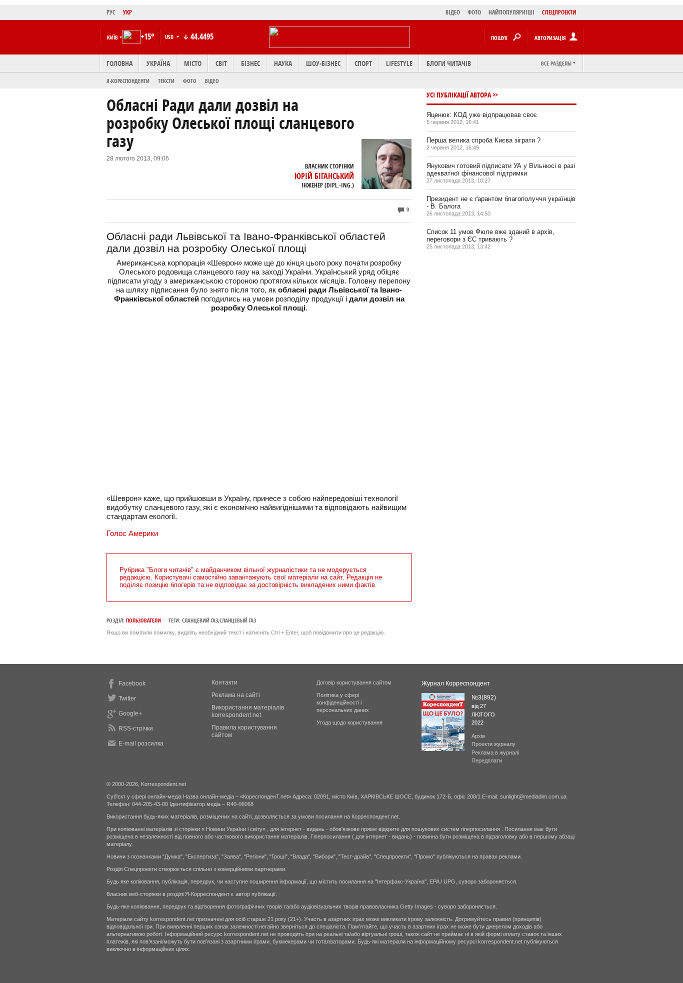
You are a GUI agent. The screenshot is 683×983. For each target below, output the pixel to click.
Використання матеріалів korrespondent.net (248, 711)
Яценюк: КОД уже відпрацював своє (481, 114)
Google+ (130, 713)
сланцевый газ (238, 620)
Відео (212, 80)
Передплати (487, 761)
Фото (189, 80)
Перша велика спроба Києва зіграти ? (483, 140)
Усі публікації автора (458, 95)
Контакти (225, 682)
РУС (111, 12)
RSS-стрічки (135, 728)
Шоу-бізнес (323, 63)
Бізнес (250, 63)
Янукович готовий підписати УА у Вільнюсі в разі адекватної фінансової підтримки (500, 169)
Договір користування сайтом (354, 683)
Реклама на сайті (236, 695)
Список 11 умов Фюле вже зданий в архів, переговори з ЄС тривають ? (490, 235)
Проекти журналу (494, 744)
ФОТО (474, 12)
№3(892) (484, 697)
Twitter (127, 698)
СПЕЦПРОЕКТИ (559, 12)
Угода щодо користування (349, 723)
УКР (127, 12)
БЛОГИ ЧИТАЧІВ (448, 63)
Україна (158, 63)
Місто (193, 63)
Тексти (166, 80)
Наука (283, 63)
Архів (478, 736)
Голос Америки (132, 533)
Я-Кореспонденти (128, 80)
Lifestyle (399, 63)
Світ (221, 63)
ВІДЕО (453, 12)
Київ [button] (112, 37)
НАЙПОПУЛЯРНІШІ (511, 12)
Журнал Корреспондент (456, 683)
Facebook (132, 683)
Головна (119, 63)
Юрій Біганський (324, 176)
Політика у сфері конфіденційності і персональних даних (342, 702)
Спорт (363, 63)
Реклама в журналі (495, 753)
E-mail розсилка (141, 743)
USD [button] (170, 36)
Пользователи (143, 620)
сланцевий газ (200, 620)
